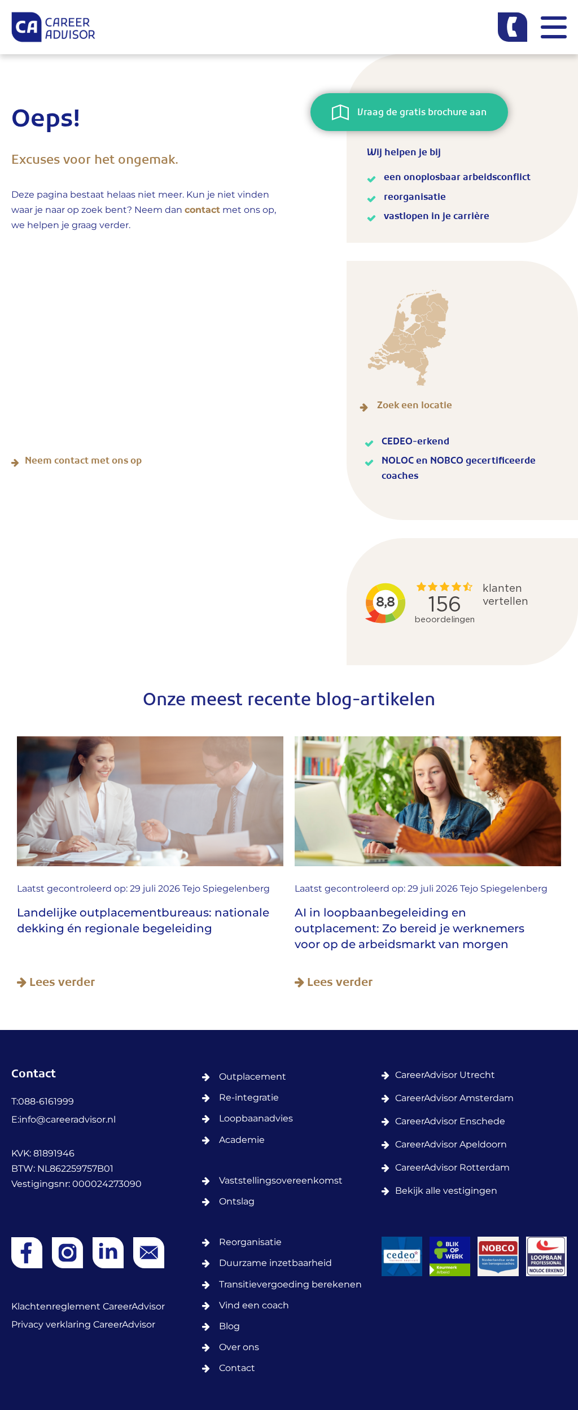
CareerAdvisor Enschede (450, 1122)
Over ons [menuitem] (239, 1347)
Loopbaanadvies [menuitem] (256, 1118)
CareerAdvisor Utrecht (445, 1075)
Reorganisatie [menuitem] (250, 1242)
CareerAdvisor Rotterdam (452, 1168)
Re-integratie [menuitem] (249, 1098)
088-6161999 (46, 1101)
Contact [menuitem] (237, 1368)
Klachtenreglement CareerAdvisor (88, 1306)
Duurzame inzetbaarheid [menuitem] (275, 1263)
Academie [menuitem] (242, 1140)
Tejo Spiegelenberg (226, 889)
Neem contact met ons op (83, 462)
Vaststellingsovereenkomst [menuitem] (281, 1181)
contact (202, 210)
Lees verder (61, 983)
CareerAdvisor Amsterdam (454, 1099)
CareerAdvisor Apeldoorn (451, 1145)
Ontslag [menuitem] (237, 1201)
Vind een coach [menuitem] (254, 1305)
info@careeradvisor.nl (67, 1120)
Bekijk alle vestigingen (446, 1191)
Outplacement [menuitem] (252, 1077)
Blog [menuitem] (229, 1326)
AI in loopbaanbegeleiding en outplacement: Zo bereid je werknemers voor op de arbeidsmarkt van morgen (409, 929)
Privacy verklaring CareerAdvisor (83, 1325)
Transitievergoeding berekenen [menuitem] (290, 1284)
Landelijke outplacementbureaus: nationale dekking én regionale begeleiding (143, 921)
